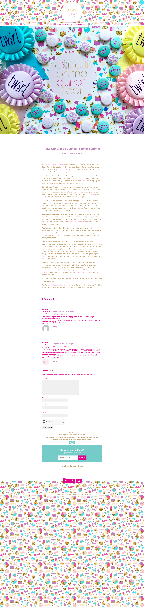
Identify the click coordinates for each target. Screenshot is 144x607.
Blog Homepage (63, 25)
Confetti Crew (68, 153)
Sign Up (82, 457)
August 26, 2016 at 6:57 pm (63, 344)
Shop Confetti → (80, 25)
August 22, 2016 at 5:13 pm (63, 311)
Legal (93, 494)
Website (44, 412)
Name (44, 397)
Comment (45, 378)
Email (44, 404)
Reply (55, 327)
